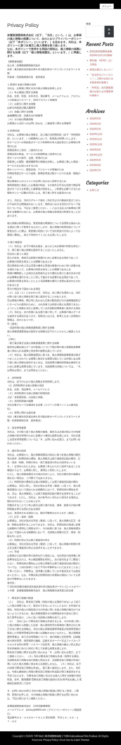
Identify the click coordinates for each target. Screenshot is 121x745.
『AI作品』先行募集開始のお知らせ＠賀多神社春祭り (101, 91)
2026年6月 (95, 118)
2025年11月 (96, 139)
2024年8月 (95, 165)
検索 (88, 24)
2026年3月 (95, 129)
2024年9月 (95, 160)
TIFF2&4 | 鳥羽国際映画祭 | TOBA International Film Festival (65, 736)
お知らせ (94, 190)
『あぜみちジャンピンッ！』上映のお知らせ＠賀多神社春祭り (101, 78)
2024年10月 (96, 155)
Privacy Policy (50, 740)
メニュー (106, 6)
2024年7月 (95, 170)
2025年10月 (96, 144)
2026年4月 (95, 124)
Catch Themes (81, 740)
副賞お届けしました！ (101, 69)
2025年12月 (96, 134)
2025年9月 (95, 149)
